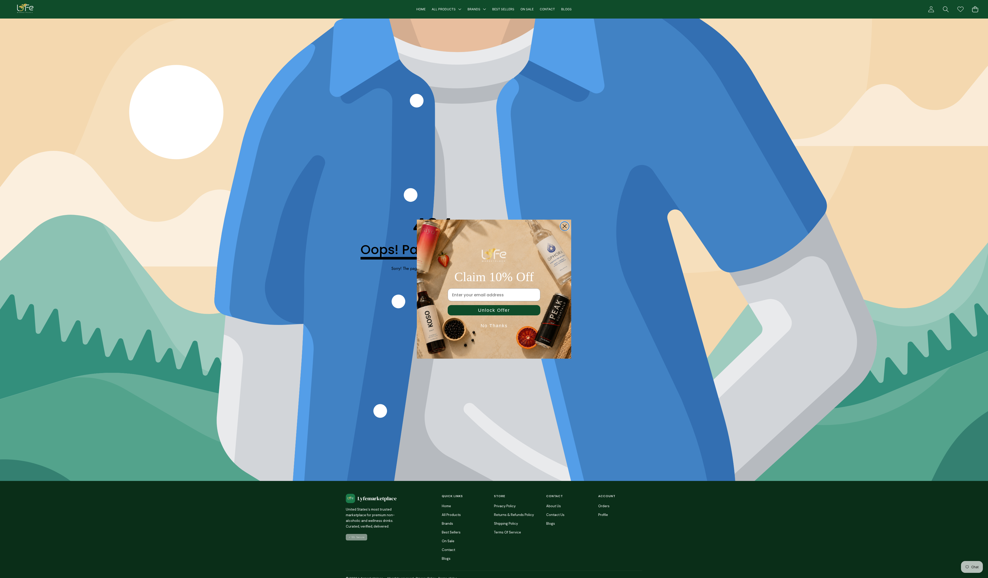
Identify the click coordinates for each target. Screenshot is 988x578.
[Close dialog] (564, 226)
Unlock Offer (494, 310)
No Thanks (494, 325)
